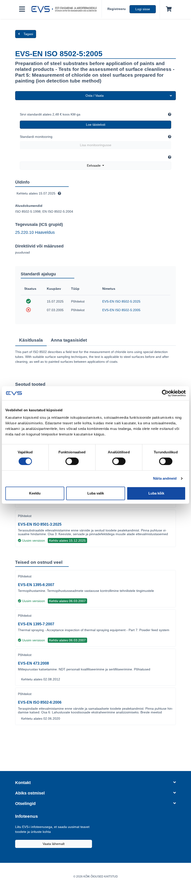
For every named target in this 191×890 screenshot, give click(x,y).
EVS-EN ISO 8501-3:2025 (39, 524)
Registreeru (116, 9)
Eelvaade (94, 165)
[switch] (72, 461)
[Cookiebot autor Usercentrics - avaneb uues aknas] (165, 393)
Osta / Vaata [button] (94, 95)
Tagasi (28, 34)
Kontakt (23, 782)
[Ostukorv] (168, 9)
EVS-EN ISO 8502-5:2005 (121, 310)
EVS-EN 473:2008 (33, 663)
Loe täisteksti (95, 124)
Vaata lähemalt (54, 844)
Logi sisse (142, 9)
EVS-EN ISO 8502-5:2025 (121, 301)
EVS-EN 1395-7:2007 (36, 624)
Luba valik (95, 493)
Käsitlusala (31, 340)
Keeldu (35, 493)
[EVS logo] (65, 9)
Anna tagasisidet (69, 340)
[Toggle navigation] (22, 9)
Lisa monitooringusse (95, 145)
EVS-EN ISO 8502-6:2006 (39, 702)
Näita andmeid (165, 478)
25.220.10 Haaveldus (35, 232)
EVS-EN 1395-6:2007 (36, 585)
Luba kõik (156, 493)
